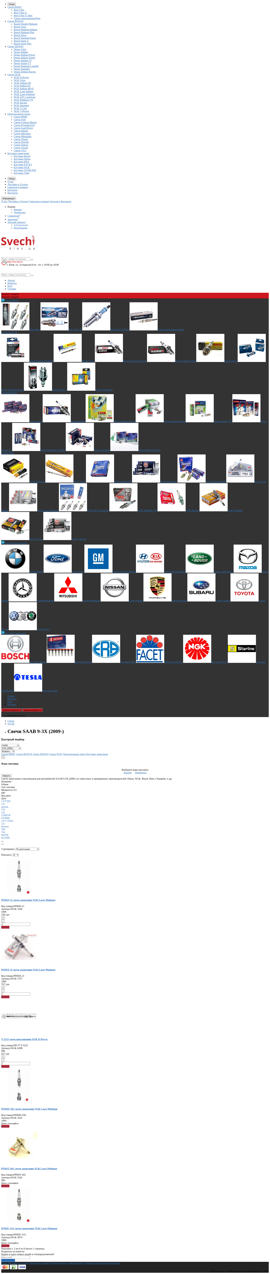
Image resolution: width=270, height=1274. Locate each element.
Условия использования (96, 1263)
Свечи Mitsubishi (22, 136)
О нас (11, 181)
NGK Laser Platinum (24, 94)
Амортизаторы (75, 1263)
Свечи (11, 721)
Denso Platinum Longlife (26, 66)
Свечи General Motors (25, 122)
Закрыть (6, 776)
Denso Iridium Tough (24, 57)
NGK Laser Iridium (23, 91)
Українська (19, 212)
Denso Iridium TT (23, 60)
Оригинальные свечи (19, 114)
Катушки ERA (21, 161)
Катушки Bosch (22, 156)
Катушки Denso (22, 159)
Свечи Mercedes (22, 133)
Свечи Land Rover (23, 128)
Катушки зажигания (18, 153)
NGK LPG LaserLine (24, 97)
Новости (12, 283)
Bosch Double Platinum (25, 24)
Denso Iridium (21, 52)
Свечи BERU (15, 7)
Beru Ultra (19, 10)
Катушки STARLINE (25, 170)
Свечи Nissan (21, 139)
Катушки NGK (22, 167)
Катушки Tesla (21, 173)
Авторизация (21, 225)
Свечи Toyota (21, 147)
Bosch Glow (20, 26)
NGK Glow (20, 80)
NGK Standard (21, 105)
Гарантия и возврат (18, 187)
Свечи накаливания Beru (27, 18)
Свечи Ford (20, 119)
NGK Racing (20, 102)
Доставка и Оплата (18, 184)
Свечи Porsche (21, 142)
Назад (12, 4)
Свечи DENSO (15, 46)
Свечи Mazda (21, 131)
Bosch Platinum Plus (24, 32)
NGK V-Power (21, 111)
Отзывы (12, 288)
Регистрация (20, 228)
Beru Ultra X (20, 12)
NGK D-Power (21, 77)
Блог (10, 286)
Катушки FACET (23, 164)
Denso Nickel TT (22, 63)
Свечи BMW (20, 116)
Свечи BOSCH (15, 21)
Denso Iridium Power (24, 55)
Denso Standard (22, 69)
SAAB (11, 723)
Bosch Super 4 (21, 41)
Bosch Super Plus (22, 43)
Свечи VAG (20, 150)
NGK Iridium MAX (24, 88)
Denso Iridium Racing (25, 71)
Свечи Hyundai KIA (24, 125)
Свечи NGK (14, 74)
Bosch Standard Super (25, 38)
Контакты (13, 193)
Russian (18, 209)
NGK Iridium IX (22, 86)
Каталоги (13, 190)
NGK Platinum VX (23, 100)
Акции (11, 280)
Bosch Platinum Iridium (25, 29)
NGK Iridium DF (22, 83)
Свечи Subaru (21, 145)
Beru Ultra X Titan (23, 15)
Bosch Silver (20, 35)
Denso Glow (20, 49)
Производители (58, 1263)
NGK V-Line (20, 108)
